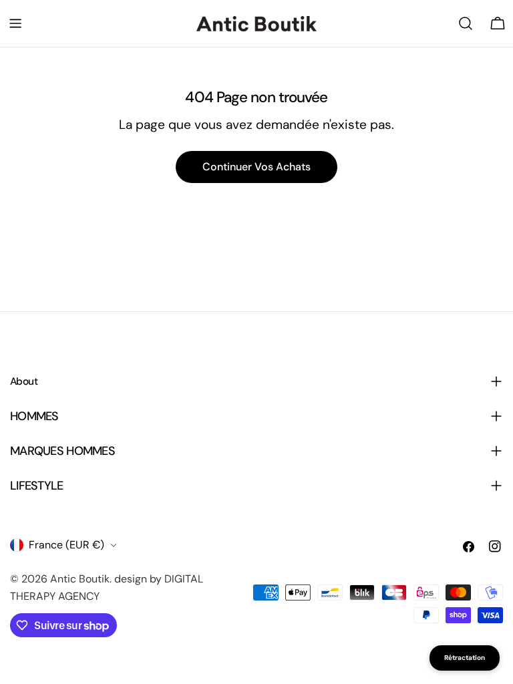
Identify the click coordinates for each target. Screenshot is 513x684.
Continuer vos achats (256, 167)
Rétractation (464, 657)
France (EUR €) (66, 545)
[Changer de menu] (15, 23)
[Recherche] (465, 23)
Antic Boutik (80, 579)
